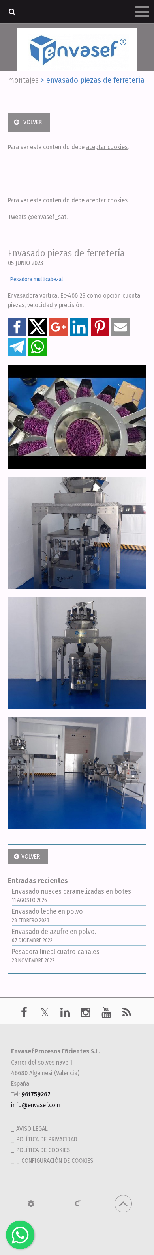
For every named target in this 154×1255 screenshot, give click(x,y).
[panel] (31, 1203)
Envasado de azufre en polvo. (54, 936)
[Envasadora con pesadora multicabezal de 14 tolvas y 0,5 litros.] (77, 533)
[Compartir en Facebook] (17, 327)
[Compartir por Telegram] (17, 347)
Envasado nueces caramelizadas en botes (71, 895)
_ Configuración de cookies (54, 1160)
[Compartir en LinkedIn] (79, 327)
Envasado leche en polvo (47, 916)
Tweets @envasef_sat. (38, 216)
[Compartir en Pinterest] (100, 327)
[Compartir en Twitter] (37, 327)
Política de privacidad (46, 1139)
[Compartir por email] (120, 327)
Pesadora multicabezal (36, 279)
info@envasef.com (35, 1105)
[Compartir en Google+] (58, 327)
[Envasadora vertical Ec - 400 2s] (77, 653)
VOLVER (32, 122)
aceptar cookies (107, 147)
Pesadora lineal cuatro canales (56, 956)
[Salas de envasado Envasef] (77, 773)
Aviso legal (32, 1128)
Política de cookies (43, 1150)
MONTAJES (23, 80)
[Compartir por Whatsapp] (37, 347)
